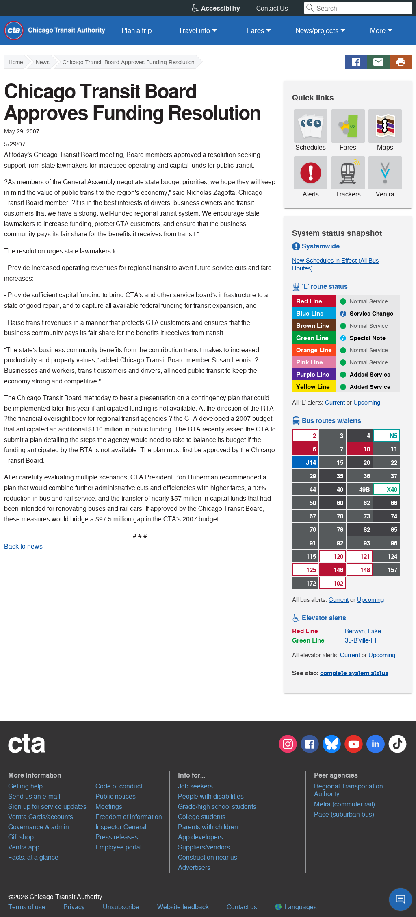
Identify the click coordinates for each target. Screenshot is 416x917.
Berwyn (355, 630)
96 (394, 543)
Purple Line (312, 374)
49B (364, 489)
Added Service (370, 374)
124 (392, 556)
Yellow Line (313, 386)
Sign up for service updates (47, 806)
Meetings (108, 806)
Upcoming (366, 402)
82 (367, 529)
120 (338, 556)
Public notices (115, 796)
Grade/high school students (217, 806)
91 (313, 543)
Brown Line (312, 325)
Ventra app (23, 847)
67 (313, 516)
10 (367, 449)
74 (394, 516)
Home (16, 62)
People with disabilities (211, 796)
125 (311, 569)
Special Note (368, 338)
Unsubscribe (121, 907)
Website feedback (183, 907)
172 (311, 583)
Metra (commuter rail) (344, 804)
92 (340, 543)
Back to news (23, 546)
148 (365, 569)
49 (340, 489)
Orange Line (314, 349)
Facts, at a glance (33, 857)
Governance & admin (38, 826)
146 (338, 569)
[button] (89, 775)
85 (394, 529)
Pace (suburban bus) (344, 814)
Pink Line (309, 362)
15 (340, 462)
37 (394, 476)
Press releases (116, 837)
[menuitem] (136, 30)
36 (367, 476)
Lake (374, 630)
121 (365, 556)
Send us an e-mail (34, 796)
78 (340, 529)
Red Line (309, 301)
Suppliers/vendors (204, 847)
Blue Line (310, 313)
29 (313, 476)
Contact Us (272, 8)
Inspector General (120, 826)
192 (338, 583)
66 (394, 502)
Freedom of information (128, 816)
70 (340, 516)
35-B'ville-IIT (361, 640)
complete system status (354, 672)
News (43, 62)
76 (313, 529)
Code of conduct (118, 786)
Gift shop (21, 837)
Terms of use (27, 907)
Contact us (242, 907)
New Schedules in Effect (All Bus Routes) (335, 264)
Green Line (312, 337)
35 (340, 476)
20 (367, 462)
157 (392, 569)
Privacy (74, 907)
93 (367, 543)
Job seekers (195, 786)
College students (201, 816)
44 (313, 489)
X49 (392, 489)
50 (313, 502)
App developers (200, 837)
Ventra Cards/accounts (40, 816)
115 (311, 556)
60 (340, 502)
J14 (311, 462)
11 (394, 449)
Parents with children (208, 826)
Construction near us (207, 857)
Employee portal (118, 847)
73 (367, 516)
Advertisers (194, 867)
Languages (300, 907)
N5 (393, 435)
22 (394, 462)
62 (367, 502)
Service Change (371, 313)
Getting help (25, 786)
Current (335, 402)
